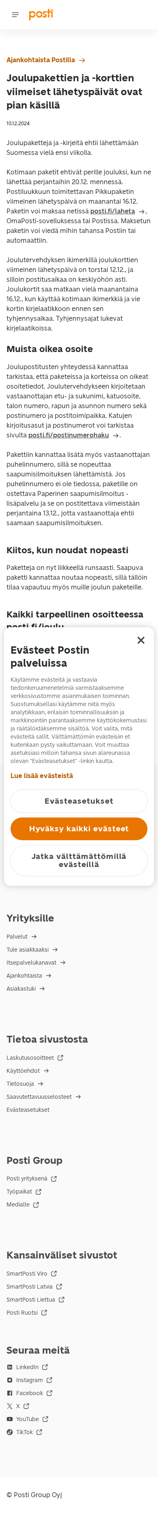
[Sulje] (141, 640)
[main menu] (15, 15)
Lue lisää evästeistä (42, 776)
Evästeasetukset (27, 1109)
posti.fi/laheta (112, 211)
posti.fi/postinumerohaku (68, 435)
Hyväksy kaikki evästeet (79, 828)
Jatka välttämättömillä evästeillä (79, 860)
